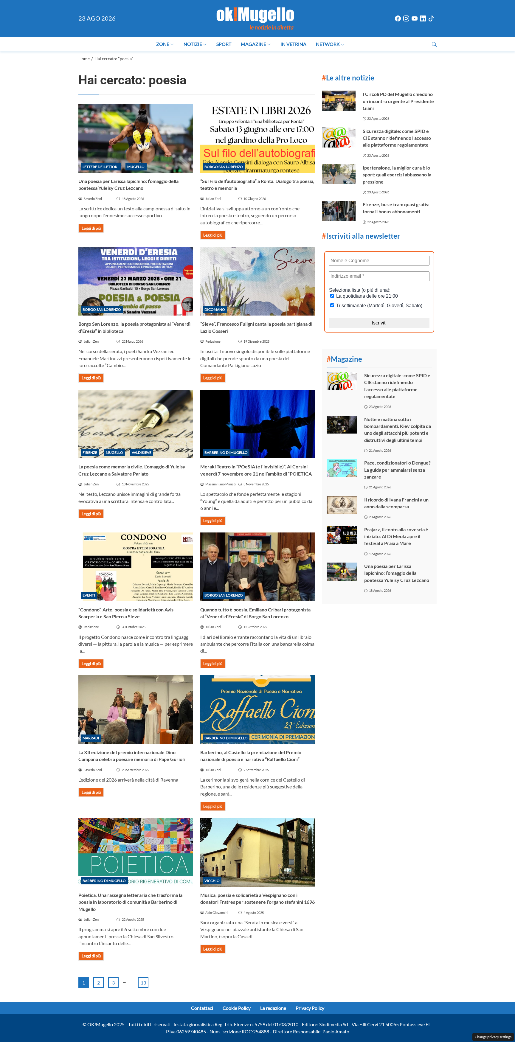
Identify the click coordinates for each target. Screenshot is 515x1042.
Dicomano (214, 309)
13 (143, 982)
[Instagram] (406, 18)
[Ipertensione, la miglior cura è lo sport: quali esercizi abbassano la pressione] (338, 174)
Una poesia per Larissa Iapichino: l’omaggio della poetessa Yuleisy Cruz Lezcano (396, 573)
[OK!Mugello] (255, 18)
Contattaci (202, 1008)
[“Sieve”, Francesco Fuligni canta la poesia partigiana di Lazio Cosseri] (257, 281)
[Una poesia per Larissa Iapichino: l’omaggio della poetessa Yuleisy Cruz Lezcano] (135, 138)
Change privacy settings (493, 1037)
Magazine (253, 44)
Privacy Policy (310, 1008)
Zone (162, 44)
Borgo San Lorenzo (223, 166)
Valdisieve (141, 452)
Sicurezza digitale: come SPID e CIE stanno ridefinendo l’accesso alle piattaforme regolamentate (397, 138)
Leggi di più (91, 228)
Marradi (91, 738)
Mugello (136, 166)
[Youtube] (415, 18)
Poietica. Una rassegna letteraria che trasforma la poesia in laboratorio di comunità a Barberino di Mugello (130, 902)
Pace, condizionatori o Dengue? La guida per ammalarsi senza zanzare (397, 469)
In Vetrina (293, 44)
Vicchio (212, 880)
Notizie (193, 44)
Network (328, 44)
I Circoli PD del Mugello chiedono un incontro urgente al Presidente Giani (398, 101)
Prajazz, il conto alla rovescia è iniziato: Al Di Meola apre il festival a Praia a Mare (396, 536)
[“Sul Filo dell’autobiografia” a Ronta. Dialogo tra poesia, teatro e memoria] (257, 138)
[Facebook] (398, 18)
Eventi (89, 595)
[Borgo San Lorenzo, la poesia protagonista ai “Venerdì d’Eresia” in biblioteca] (135, 281)
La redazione (273, 1008)
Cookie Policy (237, 1008)
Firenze (90, 452)
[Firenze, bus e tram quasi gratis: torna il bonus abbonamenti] (338, 211)
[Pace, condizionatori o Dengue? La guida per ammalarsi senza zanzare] (342, 468)
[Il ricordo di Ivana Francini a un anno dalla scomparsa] (342, 505)
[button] (434, 44)
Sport (223, 44)
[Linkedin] (423, 18)
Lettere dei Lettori (101, 166)
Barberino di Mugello (226, 452)
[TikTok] (431, 18)
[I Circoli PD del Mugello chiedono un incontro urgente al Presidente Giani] (338, 101)
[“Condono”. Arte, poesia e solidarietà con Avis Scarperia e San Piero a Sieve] (135, 566)
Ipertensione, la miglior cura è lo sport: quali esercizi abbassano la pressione (397, 174)
